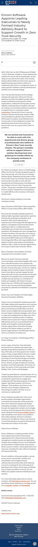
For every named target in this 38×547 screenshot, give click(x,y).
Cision (21, 544)
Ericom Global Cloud (26, 412)
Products (18, 527)
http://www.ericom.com (21, 481)
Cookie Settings (26, 541)
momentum (6, 112)
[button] (19, 62)
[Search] (35, 2)
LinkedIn (9, 485)
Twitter (15, 485)
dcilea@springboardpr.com (15, 498)
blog (28, 483)
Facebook (26, 485)
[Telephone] (31, 2)
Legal (9, 541)
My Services (18, 531)
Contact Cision (19, 525)
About (18, 529)
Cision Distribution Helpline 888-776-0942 (19, 535)
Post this (20, 165)
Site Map (15, 541)
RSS (20, 541)
